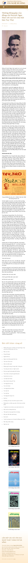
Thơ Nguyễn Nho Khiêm (9, 388)
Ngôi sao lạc (6, 424)
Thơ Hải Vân (6, 393)
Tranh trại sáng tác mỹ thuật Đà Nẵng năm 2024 (14, 419)
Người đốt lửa (7, 356)
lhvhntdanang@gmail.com (10, 551)
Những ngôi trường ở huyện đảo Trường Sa (13, 366)
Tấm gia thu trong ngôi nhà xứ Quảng (12, 412)
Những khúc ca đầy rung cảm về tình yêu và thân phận (14, 404)
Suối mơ (5, 398)
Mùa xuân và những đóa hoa (10, 409)
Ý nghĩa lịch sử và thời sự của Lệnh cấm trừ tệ (14, 407)
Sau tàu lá (6, 416)
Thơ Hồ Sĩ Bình (7, 386)
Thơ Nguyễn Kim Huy (8, 383)
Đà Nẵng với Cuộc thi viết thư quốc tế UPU (13, 400)
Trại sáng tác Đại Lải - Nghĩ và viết (11, 368)
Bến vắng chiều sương (8, 421)
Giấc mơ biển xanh (8, 364)
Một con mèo (7, 351)
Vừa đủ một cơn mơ (8, 376)
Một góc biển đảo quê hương (10, 414)
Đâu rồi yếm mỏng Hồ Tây (9, 381)
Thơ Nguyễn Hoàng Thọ (9, 395)
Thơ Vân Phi (6, 390)
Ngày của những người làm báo (10, 359)
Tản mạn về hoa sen (8, 361)
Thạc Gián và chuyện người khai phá (11, 373)
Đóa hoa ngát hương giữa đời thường (12, 371)
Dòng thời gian (7, 354)
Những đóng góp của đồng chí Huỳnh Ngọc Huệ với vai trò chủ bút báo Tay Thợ (14, 348)
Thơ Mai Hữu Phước (8, 378)
